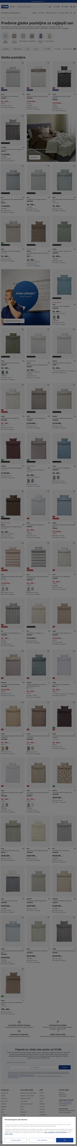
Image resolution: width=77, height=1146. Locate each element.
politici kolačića (9, 1134)
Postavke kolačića (16, 1140)
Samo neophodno (42, 1140)
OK (64, 1140)
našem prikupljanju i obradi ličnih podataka (55, 1132)
